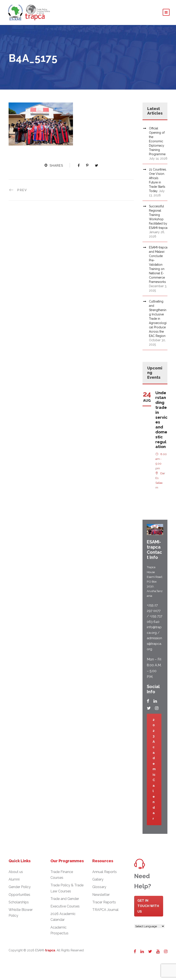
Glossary (99, 887)
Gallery (97, 879)
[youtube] (158, 951)
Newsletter (101, 895)
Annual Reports (104, 872)
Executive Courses (65, 906)
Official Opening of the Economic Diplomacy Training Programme (157, 141)
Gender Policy (20, 887)
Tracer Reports (104, 902)
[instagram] (156, 708)
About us (16, 872)
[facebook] (148, 701)
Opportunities (19, 895)
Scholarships (19, 902)
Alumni (14, 879)
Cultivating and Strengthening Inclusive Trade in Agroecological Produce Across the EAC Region (158, 319)
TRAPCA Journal (105, 910)
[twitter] (149, 708)
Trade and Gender (64, 899)
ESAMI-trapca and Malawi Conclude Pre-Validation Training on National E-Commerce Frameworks (158, 265)
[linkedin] (155, 701)
